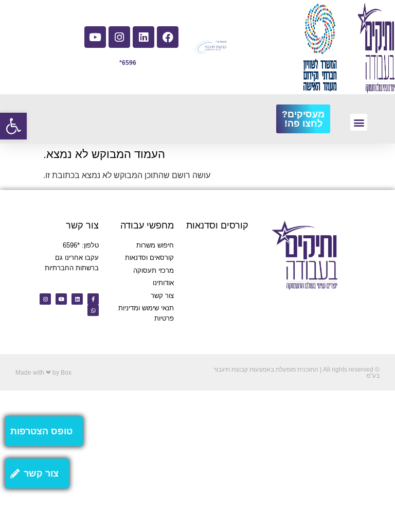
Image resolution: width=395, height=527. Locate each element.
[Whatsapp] (93, 310)
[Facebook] (167, 37)
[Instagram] (119, 37)
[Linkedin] (143, 37)
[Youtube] (95, 37)
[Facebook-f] (93, 299)
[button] (13, 126)
